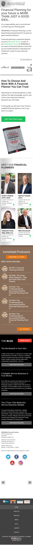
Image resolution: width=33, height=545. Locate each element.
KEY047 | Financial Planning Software (16, 269)
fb (16, 457)
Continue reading (16, 365)
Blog (16, 524)
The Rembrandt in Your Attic (14, 348)
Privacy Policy (16, 540)
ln (25, 457)
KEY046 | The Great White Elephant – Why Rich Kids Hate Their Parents (18, 278)
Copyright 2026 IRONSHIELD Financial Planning (16, 536)
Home (16, 507)
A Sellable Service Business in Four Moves (14, 374)
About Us (16, 511)
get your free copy (13, 119)
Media (16, 519)
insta (21, 463)
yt (12, 463)
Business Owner (15, 42)
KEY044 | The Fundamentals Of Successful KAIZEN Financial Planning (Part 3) (18, 304)
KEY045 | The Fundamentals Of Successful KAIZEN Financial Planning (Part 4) (18, 291)
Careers (16, 528)
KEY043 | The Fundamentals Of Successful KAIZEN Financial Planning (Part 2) (18, 318)
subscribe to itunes (16, 257)
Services (16, 515)
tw (8, 457)
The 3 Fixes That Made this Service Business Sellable (13, 403)
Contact (16, 532)
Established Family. (11, 44)
